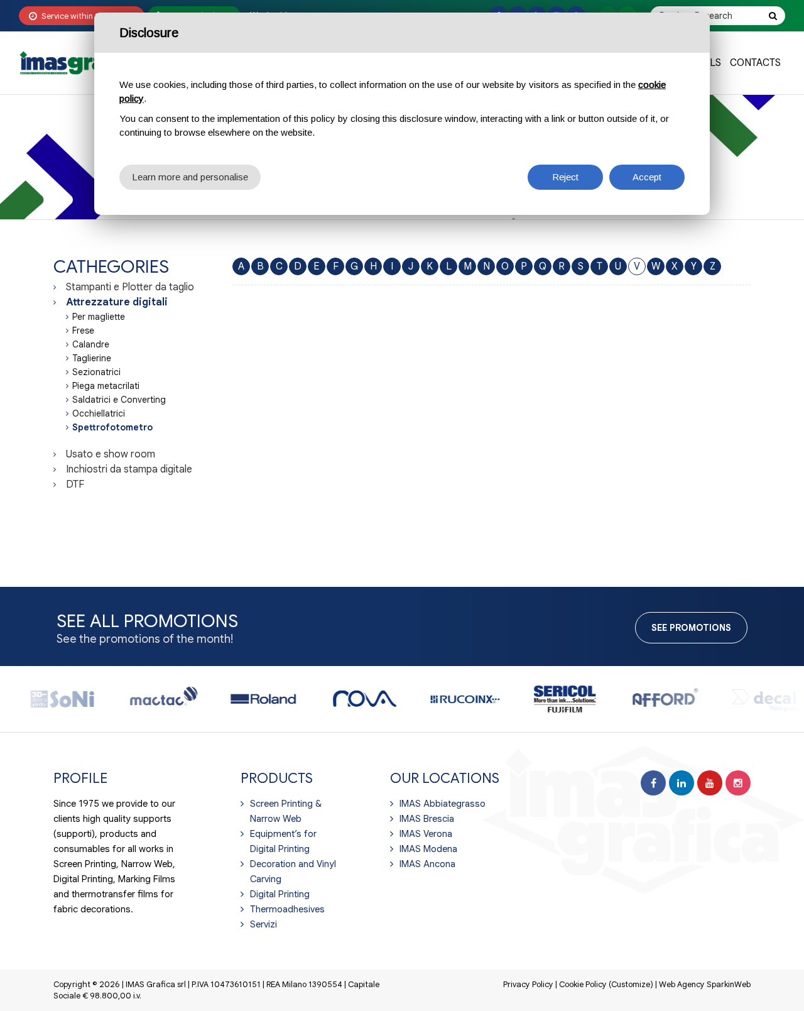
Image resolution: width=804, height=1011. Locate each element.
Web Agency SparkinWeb (705, 984)
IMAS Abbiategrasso (442, 803)
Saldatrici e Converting (119, 399)
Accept (647, 177)
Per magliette (98, 316)
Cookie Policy (583, 984)
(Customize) (631, 984)
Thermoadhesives (287, 909)
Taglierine (91, 358)
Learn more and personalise (190, 177)
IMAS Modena (428, 849)
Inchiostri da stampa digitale (129, 469)
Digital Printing (280, 894)
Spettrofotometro (112, 427)
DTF (75, 484)
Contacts (755, 63)
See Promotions (691, 627)
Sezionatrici (96, 372)
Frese (83, 330)
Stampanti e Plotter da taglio (130, 287)
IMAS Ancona (427, 864)
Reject (565, 177)
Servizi (263, 924)
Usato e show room (110, 454)
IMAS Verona (425, 833)
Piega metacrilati (105, 385)
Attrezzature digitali (117, 302)
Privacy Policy (528, 984)
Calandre (90, 344)
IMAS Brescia (426, 818)
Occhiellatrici (98, 413)
